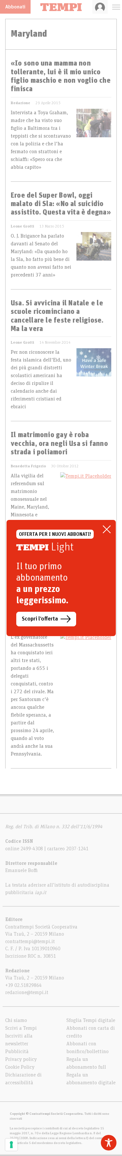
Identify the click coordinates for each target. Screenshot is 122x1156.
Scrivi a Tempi (21, 1028)
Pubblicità (17, 1051)
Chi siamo (16, 1020)
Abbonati (15, 6)
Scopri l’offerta (40, 619)
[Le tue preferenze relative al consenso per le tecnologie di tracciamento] (11, 1144)
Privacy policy (21, 1059)
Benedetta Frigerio (28, 466)
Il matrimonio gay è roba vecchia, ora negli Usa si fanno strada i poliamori (59, 444)
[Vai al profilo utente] (100, 7)
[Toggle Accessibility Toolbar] (108, 1142)
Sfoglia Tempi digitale (90, 1020)
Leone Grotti (22, 226)
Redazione (20, 103)
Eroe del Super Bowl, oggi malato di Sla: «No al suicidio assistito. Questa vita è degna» (61, 204)
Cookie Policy (19, 1067)
